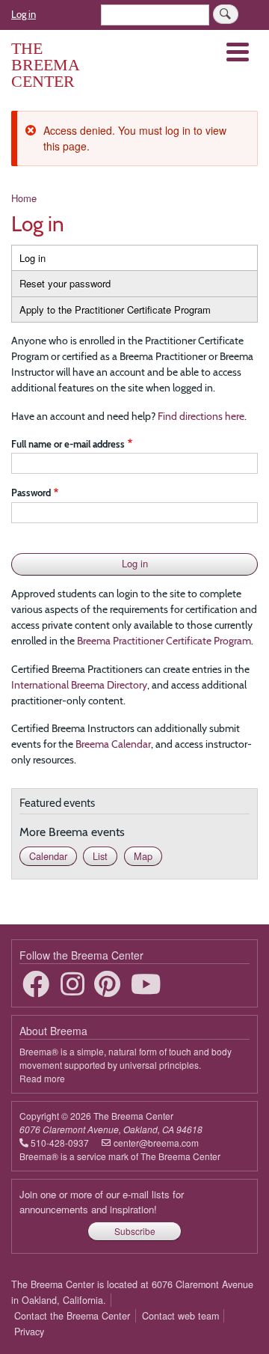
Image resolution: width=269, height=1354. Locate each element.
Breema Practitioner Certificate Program (164, 640)
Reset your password (65, 283)
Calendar (48, 856)
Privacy (29, 1331)
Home (24, 198)
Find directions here (201, 416)
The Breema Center (45, 65)
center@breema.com (156, 1142)
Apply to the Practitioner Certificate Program (115, 309)
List (100, 856)
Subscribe (134, 1231)
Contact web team (180, 1316)
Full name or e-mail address (68, 444)
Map (143, 856)
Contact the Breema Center (72, 1316)
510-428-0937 (60, 1142)
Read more (42, 1078)
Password (31, 492)
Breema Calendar (113, 744)
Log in (23, 14)
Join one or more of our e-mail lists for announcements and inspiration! (101, 1201)
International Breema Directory (79, 685)
